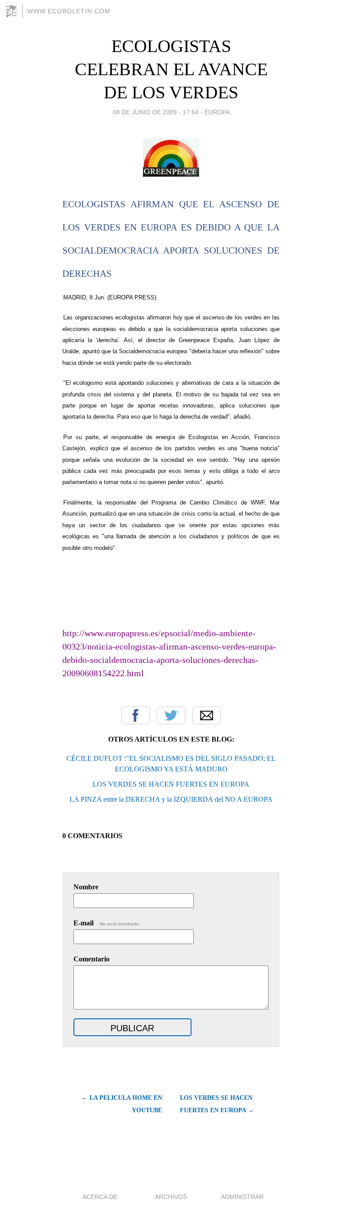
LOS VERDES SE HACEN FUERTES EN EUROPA (171, 784)
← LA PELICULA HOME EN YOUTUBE (121, 1104)
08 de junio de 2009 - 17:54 (156, 112)
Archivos (171, 1196)
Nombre (85, 887)
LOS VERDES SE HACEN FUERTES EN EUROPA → (217, 1104)
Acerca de (100, 1196)
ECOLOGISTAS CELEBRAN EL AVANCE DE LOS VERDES (171, 69)
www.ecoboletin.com (68, 11)
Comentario (91, 959)
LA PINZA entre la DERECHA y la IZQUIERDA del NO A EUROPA (171, 799)
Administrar (242, 1196)
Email (206, 715)
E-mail (106, 923)
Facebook (135, 715)
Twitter (171, 715)
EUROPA (217, 112)
